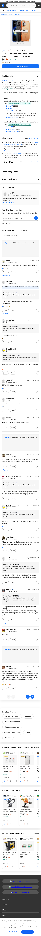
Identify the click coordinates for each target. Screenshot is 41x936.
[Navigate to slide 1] (17, 44)
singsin (8, 417)
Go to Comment (8, 203)
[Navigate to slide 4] (22, 44)
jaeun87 (11, 193)
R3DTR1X (9, 454)
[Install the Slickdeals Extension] (20, 881)
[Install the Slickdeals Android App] (20, 887)
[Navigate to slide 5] (23, 44)
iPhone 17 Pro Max (12, 117)
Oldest (25, 230)
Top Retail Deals (23, 10)
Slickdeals (4, 14)
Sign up (7, 243)
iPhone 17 (9, 106)
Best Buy (22, 777)
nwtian (8, 666)
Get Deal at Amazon (20, 66)
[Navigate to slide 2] (19, 44)
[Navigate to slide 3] (20, 44)
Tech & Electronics (12, 716)
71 (5, 824)
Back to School (11, 10)
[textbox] (18, 218)
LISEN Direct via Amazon (10, 81)
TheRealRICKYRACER (13, 476)
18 (6, 781)
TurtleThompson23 (12, 506)
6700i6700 (10, 399)
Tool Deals (34, 10)
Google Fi (6, 777)
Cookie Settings (14, 932)
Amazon (8, 738)
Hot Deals (17, 14)
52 (6, 50)
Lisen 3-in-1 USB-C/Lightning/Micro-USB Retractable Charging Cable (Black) (9, 810)
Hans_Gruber (10, 537)
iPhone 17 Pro (10, 111)
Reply (13, 272)
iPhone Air (9, 108)
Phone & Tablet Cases (12, 732)
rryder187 (9, 380)
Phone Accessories (12, 722)
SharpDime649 (11, 349)
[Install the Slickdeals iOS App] (20, 892)
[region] (20, 927)
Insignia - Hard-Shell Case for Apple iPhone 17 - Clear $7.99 (26, 767)
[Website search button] (34, 5)
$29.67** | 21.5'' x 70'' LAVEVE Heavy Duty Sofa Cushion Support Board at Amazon (9, 853)
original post (18, 153)
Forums (11, 14)
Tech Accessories (12, 727)
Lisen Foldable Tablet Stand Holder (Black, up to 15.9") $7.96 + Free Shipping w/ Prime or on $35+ (27, 810)
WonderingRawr (11, 320)
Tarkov (8, 589)
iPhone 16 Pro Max (12, 132)
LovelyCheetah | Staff (33, 162)
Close (27, 932)
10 (22, 824)
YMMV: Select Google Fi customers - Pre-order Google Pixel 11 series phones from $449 (9, 767)
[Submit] (4, 235)
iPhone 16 (9, 127)
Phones (28, 716)
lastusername (11, 629)
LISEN (28, 732)
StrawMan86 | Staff (33, 138)
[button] (8, 50)
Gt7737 (8, 558)
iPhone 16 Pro (10, 129)
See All (36, 747)
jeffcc (8, 260)
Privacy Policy (6, 926)
